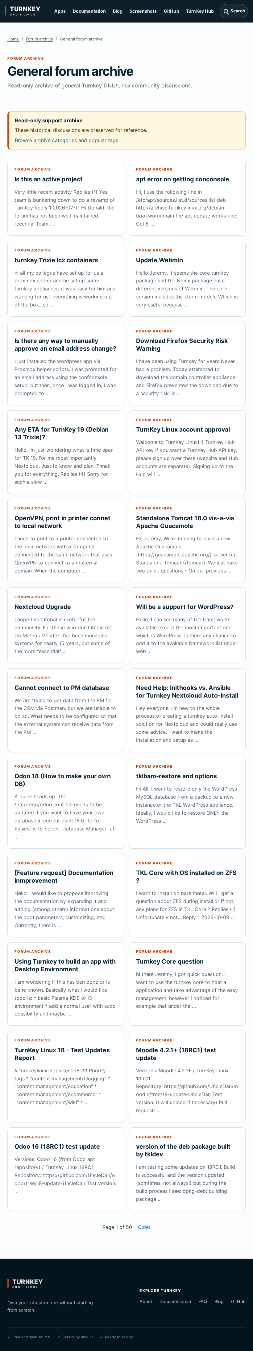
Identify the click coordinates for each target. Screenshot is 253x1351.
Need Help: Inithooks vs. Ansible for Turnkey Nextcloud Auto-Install (187, 691)
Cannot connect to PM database (62, 687)
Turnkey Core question (170, 961)
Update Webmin (159, 260)
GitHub (171, 11)
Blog (118, 11)
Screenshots (143, 11)
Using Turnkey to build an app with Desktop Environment (65, 965)
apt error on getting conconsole (182, 179)
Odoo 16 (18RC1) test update (57, 1146)
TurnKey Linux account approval (183, 429)
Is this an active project (49, 179)
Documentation (89, 11)
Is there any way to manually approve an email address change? (65, 344)
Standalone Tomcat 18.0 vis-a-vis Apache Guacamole (185, 522)
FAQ (202, 1301)
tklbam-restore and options (176, 776)
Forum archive (39, 38)
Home (13, 38)
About (145, 1301)
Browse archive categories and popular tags (66, 140)
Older (144, 1227)
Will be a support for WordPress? (185, 606)
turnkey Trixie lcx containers (56, 260)
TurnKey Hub (200, 11)
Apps (60, 11)
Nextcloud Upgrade (43, 606)
